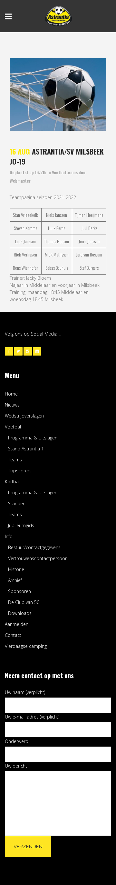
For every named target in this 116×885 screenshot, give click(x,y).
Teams (15, 460)
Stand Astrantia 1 (26, 449)
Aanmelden (16, 624)
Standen (16, 503)
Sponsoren (19, 591)
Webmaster (20, 180)
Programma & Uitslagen (32, 438)
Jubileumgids (21, 525)
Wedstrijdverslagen (24, 416)
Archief (15, 580)
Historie (16, 569)
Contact (13, 635)
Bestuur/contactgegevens (34, 547)
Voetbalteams (65, 172)
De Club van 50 (23, 602)
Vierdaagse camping (26, 646)
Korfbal (12, 481)
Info (9, 536)
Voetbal (13, 427)
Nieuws (12, 405)
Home (11, 394)
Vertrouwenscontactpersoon (38, 558)
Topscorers (20, 471)
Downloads (20, 613)
